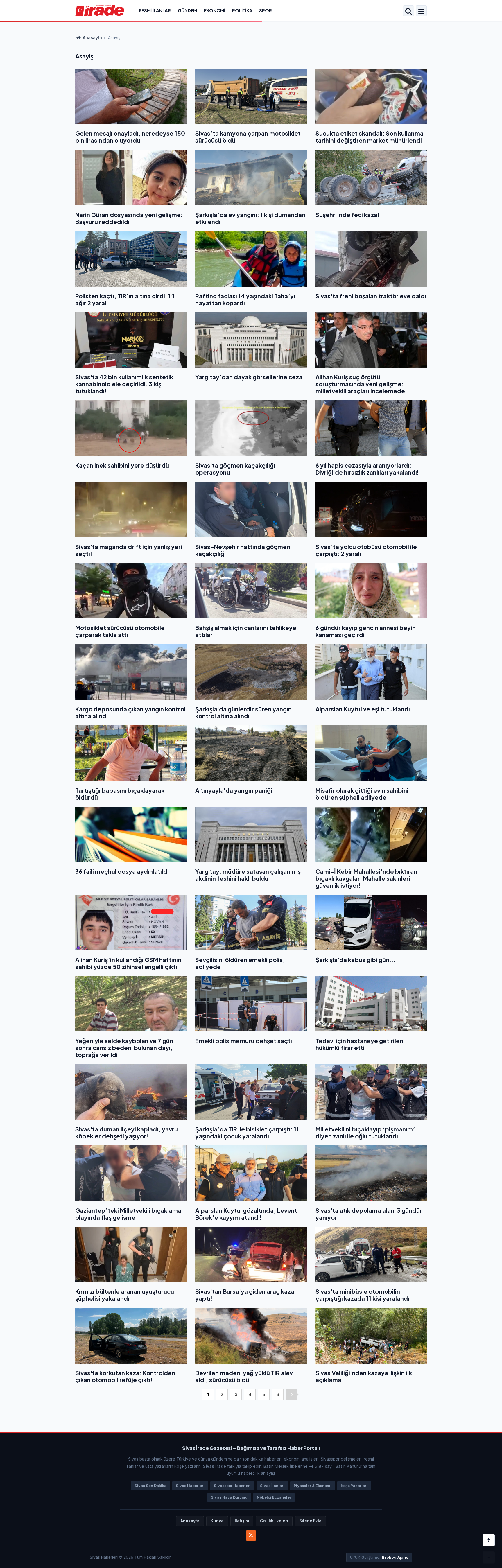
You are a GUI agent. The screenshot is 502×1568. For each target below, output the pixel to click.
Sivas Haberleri (190, 1485)
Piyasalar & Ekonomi (312, 1485)
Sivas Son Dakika (150, 1485)
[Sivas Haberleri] (99, 10)
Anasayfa (92, 37)
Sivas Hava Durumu (229, 1497)
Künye (217, 1521)
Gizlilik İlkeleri (274, 1521)
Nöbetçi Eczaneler (274, 1497)
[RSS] (251, 1535)
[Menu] (421, 11)
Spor (265, 10)
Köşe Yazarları (354, 1485)
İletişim (242, 1521)
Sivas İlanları (272, 1485)
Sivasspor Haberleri (232, 1485)
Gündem (187, 10)
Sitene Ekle (310, 1521)
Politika (242, 10)
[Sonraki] (291, 1394)
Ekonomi (214, 10)
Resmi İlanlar (155, 10)
